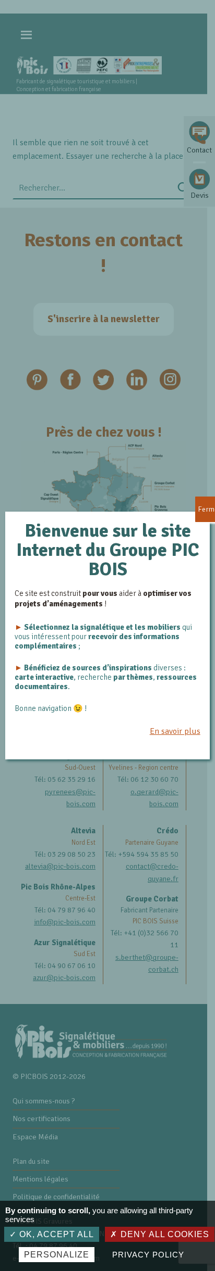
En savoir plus (175, 731)
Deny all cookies (163, 1234)
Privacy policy (148, 1254)
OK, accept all (55, 1234)
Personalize (56, 1254)
